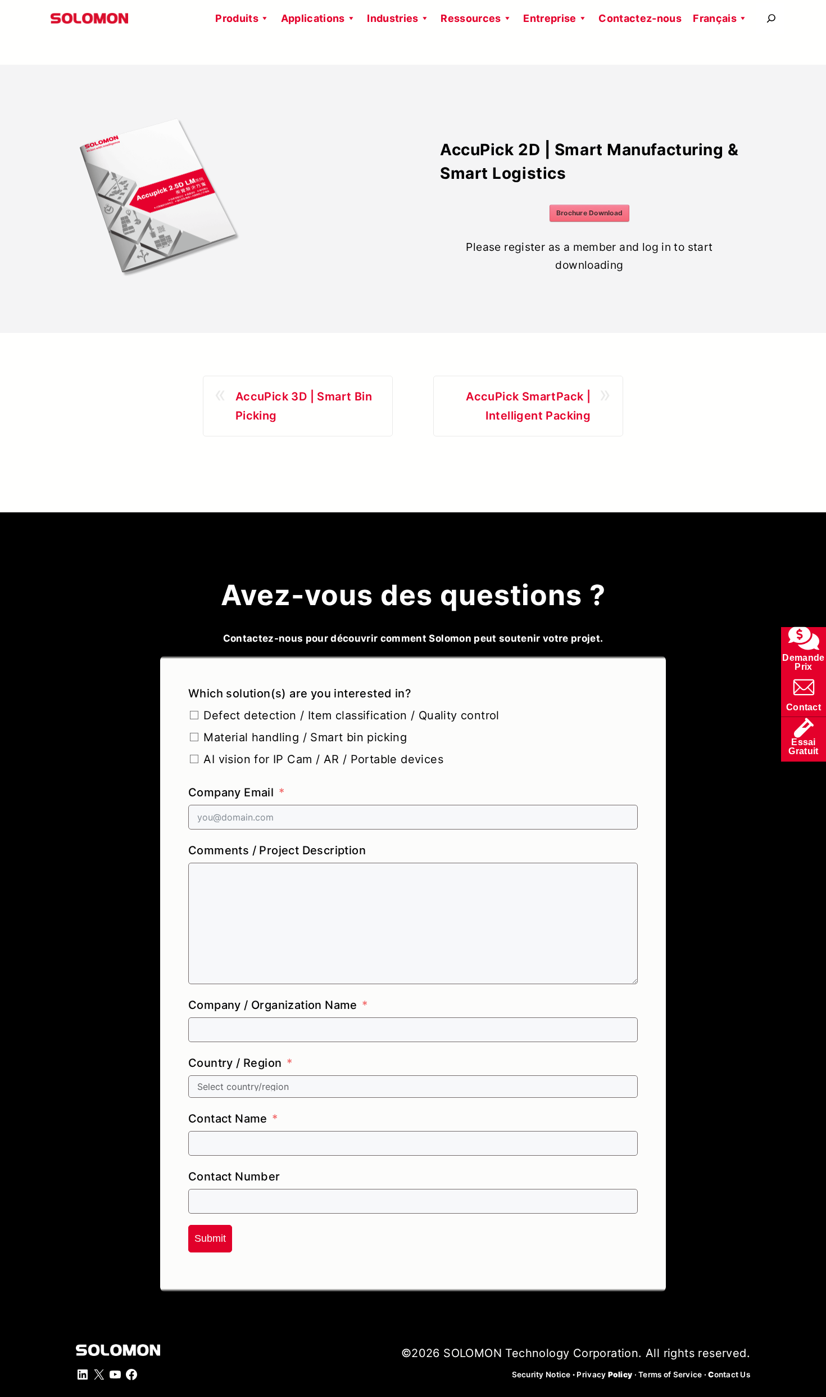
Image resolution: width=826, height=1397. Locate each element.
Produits (236, 18)
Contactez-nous (640, 18)
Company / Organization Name (272, 1005)
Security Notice (541, 1374)
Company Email (231, 792)
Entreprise (550, 18)
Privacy (604, 1374)
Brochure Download (589, 213)
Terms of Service (670, 1374)
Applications (313, 18)
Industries (393, 18)
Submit (210, 1238)
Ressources (471, 18)
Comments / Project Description (277, 850)
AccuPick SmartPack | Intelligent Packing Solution (528, 407)
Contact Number (234, 1176)
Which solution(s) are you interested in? (299, 693)
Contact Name (227, 1118)
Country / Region (235, 1063)
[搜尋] (771, 18)
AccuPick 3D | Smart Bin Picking (303, 406)
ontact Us (729, 1374)
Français (715, 18)
